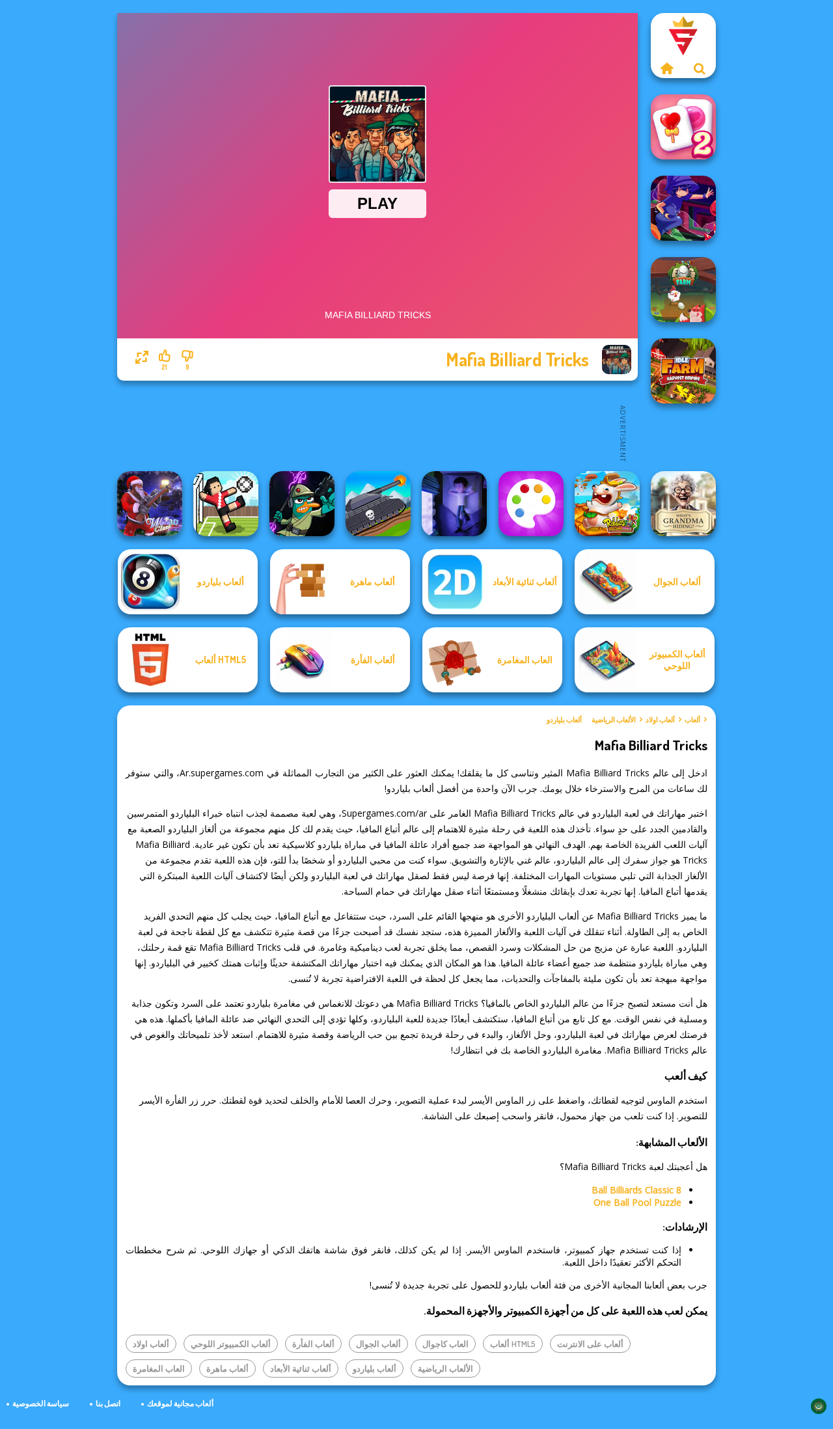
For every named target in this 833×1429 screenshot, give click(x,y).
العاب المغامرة (159, 1368)
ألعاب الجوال (378, 1344)
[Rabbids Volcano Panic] (607, 503)
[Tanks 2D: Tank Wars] (378, 503)
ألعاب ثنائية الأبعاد (300, 1368)
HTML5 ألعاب (513, 1344)
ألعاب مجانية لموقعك (180, 1403)
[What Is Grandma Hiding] (683, 503)
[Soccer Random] (225, 503)
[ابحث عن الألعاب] (699, 68)
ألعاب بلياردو (564, 719)
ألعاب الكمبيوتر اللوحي (231, 1344)
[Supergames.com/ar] (667, 68)
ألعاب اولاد (660, 719)
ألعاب (692, 719)
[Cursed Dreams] (454, 503)
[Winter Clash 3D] (149, 503)
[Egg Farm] (683, 289)
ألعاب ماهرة (227, 1368)
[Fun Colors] (531, 503)
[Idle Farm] (683, 370)
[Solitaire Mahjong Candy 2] (683, 126)
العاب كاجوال (445, 1344)
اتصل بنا (108, 1403)
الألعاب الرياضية (614, 719)
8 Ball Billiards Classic (636, 1190)
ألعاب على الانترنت (590, 1344)
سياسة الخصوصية (40, 1403)
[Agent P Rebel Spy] (302, 503)
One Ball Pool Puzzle (637, 1202)
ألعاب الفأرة (313, 1344)
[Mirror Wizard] (683, 208)
